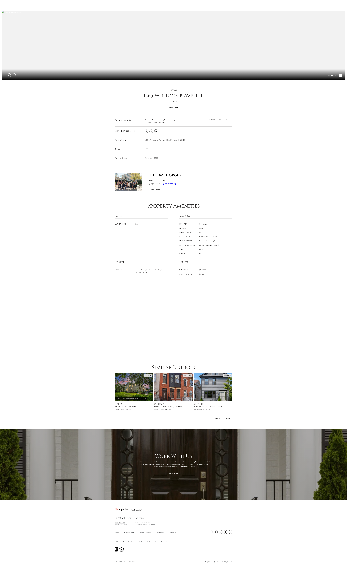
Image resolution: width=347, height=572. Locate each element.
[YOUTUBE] (220, 532)
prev (9, 75)
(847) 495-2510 (120, 522)
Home (117, 532)
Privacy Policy (226, 562)
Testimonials (160, 532)
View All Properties (222, 418)
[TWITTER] (230, 532)
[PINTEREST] (225, 532)
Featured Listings (145, 532)
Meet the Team (129, 532)
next (14, 75)
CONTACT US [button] (155, 189)
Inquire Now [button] (173, 108)
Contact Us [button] (173, 473)
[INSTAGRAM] (216, 532)
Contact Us (172, 532)
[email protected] (169, 184)
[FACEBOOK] (211, 532)
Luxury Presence (132, 562)
